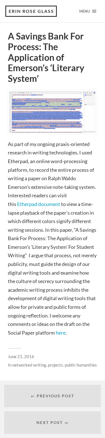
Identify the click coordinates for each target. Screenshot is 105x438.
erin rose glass (31, 11)
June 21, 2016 (21, 356)
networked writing (29, 364)
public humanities (81, 364)
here (61, 333)
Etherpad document (38, 204)
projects (55, 364)
